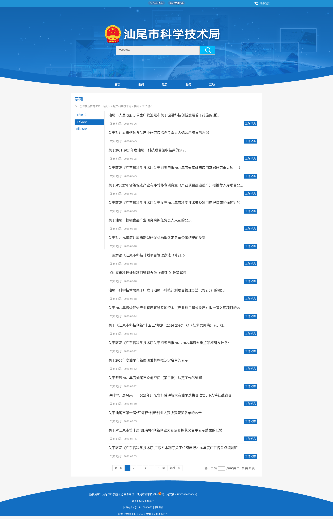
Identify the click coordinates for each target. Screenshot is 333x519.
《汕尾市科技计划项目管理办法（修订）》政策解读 (147, 273)
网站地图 (158, 507)
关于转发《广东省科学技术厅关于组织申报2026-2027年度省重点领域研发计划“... (170, 343)
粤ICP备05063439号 (143, 501)
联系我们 (265, 3)
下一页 (161, 467)
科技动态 (81, 128)
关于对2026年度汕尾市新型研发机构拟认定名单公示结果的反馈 (157, 238)
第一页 (118, 467)
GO (231, 468)
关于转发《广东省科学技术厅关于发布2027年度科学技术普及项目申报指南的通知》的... (175, 203)
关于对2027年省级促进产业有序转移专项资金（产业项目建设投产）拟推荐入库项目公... (175, 185)
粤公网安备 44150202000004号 (179, 494)
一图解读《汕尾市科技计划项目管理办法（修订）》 (147, 255)
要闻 (141, 84)
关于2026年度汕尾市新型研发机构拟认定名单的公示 (148, 360)
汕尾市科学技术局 (120, 106)
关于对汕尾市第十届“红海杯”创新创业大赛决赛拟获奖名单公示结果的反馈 (165, 430)
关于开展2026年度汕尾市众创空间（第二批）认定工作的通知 (155, 378)
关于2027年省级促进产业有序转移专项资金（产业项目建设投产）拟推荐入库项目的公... (175, 308)
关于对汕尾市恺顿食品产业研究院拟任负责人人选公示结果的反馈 (158, 133)
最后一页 (175, 467)
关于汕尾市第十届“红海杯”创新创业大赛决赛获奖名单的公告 (155, 413)
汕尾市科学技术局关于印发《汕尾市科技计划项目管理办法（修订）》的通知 (166, 290)
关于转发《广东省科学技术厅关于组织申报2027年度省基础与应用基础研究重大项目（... (175, 168)
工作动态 (147, 106)
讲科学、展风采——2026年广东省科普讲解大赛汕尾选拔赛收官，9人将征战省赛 (170, 395)
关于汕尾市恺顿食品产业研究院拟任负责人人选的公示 (150, 220)
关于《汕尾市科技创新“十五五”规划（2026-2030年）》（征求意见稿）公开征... (167, 325)
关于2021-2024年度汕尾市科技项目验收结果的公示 (147, 150)
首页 (117, 84)
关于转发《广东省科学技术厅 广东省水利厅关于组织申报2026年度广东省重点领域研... (174, 448)
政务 (165, 84)
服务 (188, 84)
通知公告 (81, 115)
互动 (212, 84)
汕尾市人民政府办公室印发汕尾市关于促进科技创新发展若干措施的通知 (163, 115)
